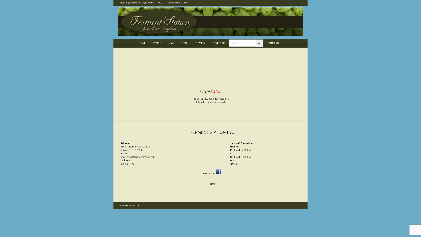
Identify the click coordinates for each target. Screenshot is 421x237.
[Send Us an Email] (297, 2)
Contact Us (218, 43)
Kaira (136, 205)
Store (184, 43)
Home (142, 43)
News (171, 43)
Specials (157, 43)
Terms (212, 183)
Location (200, 43)
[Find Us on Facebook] (301, 2)
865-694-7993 (128, 163)
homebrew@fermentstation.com (138, 156)
